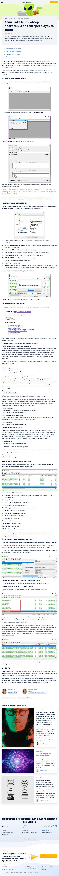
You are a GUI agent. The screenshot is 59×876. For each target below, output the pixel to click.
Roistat (4, 830)
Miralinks (25, 830)
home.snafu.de (44, 61)
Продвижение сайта (9, 698)
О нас (30, 872)
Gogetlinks (45, 830)
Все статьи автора (12, 692)
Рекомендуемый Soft (24, 698)
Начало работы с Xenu (13, 48)
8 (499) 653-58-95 (32, 869)
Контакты (35, 872)
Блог (25, 872)
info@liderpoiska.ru (48, 867)
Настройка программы (13, 51)
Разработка (14, 872)
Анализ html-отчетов (13, 54)
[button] (34, 839)
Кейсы (21, 872)
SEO (3, 872)
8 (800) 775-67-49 (10, 861)
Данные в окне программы (15, 57)
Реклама (7, 872)
